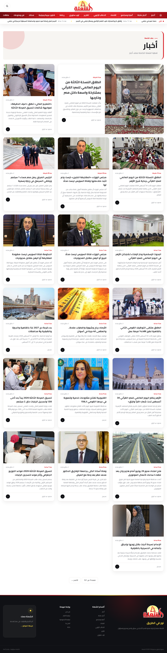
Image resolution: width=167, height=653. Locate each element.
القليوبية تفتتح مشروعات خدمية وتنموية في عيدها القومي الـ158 (85, 400)
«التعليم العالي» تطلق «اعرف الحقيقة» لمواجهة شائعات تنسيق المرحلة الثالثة (31, 106)
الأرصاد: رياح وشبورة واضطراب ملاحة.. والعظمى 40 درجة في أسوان (87, 329)
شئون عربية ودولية (47, 15)
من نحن (67, 611)
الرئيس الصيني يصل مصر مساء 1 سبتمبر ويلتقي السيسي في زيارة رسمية (31, 179)
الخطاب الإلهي (100, 15)
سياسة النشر (66, 615)
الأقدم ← (74, 580)
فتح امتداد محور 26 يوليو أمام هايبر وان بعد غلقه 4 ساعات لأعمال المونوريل (138, 473)
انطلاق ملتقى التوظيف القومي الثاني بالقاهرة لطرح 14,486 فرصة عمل (140, 329)
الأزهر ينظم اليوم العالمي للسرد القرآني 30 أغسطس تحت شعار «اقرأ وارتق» (139, 400)
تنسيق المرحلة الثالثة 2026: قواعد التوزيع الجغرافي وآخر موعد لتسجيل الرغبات (30, 473)
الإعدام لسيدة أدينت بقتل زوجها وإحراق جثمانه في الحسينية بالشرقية (141, 546)
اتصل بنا (67, 623)
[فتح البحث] (7, 6)
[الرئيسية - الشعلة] (83, 6)
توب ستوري (74, 15)
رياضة (62, 15)
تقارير (86, 15)
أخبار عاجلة (142, 15)
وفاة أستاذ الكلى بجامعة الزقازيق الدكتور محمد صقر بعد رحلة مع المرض (84, 473)
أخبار (153, 15)
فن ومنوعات (19, 15)
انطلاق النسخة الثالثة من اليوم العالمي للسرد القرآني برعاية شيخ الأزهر (140, 179)
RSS (68, 627)
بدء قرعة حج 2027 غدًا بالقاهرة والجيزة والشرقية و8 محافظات (32, 329)
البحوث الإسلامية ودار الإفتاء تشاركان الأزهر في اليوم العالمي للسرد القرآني (138, 256)
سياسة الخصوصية (65, 619)
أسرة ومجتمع (127, 15)
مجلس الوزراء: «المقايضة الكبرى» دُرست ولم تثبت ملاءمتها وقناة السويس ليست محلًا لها (83, 181)
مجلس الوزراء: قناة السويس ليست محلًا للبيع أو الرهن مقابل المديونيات (85, 256)
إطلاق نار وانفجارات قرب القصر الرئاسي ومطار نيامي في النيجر (125, 21)
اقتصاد (113, 15)
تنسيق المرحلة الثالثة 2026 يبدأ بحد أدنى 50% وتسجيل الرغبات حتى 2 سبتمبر (31, 400)
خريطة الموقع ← (27, 626)
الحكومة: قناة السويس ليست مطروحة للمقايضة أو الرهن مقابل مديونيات (32, 256)
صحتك (31, 15)
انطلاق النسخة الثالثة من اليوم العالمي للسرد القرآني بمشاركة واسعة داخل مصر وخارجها (81, 90)
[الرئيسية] (160, 15)
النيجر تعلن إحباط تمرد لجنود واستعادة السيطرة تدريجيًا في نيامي (58, 21)
